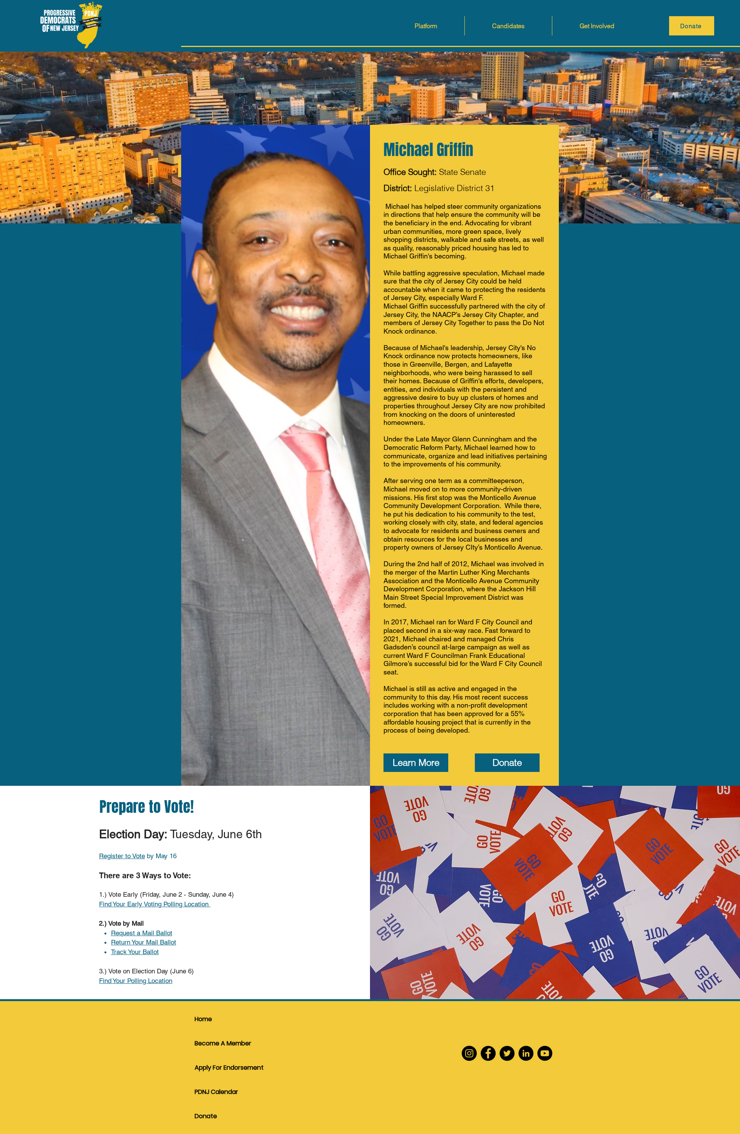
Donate (206, 1116)
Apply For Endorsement (222, 1067)
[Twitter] (507, 1053)
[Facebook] (488, 1053)
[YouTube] (544, 1053)
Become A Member (222, 1043)
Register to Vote (122, 856)
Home (203, 1019)
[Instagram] (469, 1053)
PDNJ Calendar (216, 1091)
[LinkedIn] (525, 1053)
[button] (508, 25)
